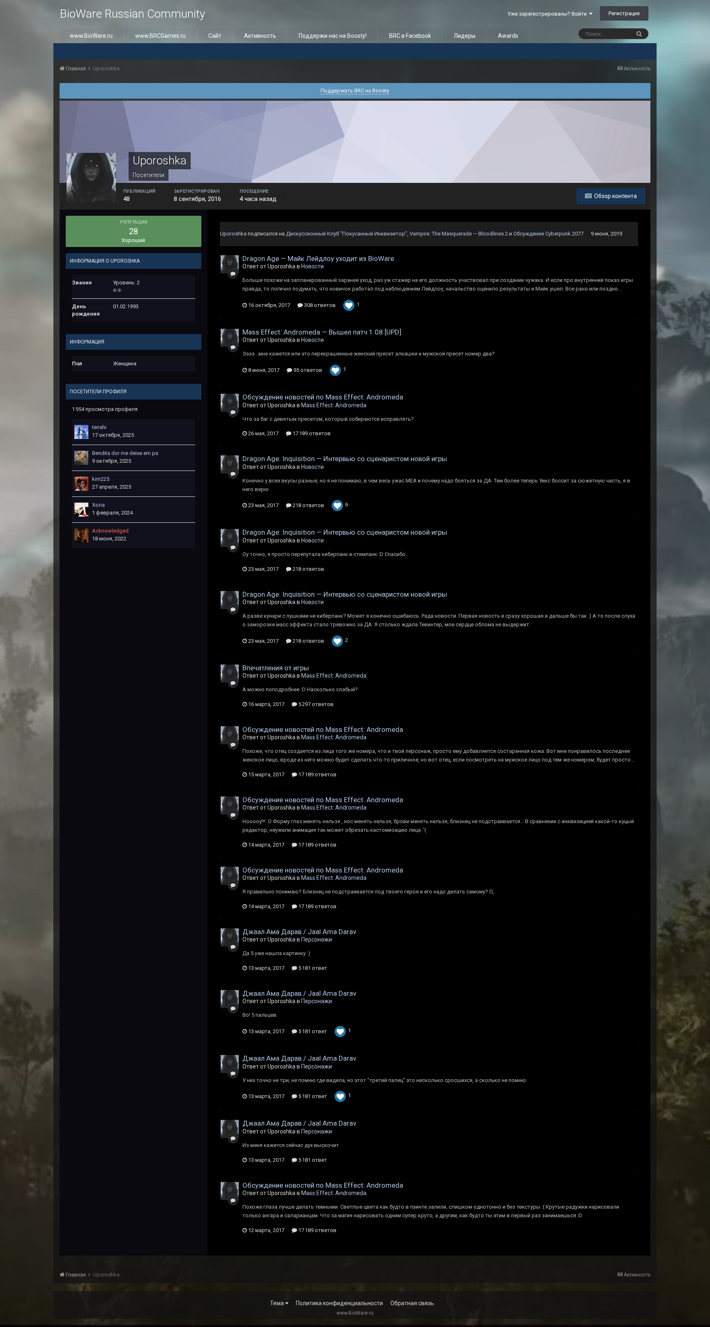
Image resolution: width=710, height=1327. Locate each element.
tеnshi (99, 427)
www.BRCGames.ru (160, 35)
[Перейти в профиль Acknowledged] (81, 535)
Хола (98, 505)
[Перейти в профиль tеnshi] (81, 432)
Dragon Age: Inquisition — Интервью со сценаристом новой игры (344, 459)
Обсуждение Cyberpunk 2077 (548, 234)
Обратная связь (412, 1303)
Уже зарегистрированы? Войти (548, 14)
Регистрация (624, 13)
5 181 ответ (312, 968)
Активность (260, 35)
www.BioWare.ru (91, 35)
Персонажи (316, 939)
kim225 (100, 479)
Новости (312, 266)
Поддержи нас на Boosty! (333, 35)
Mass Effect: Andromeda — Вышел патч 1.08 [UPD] (321, 332)
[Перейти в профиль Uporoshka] (230, 264)
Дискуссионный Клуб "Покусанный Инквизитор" (346, 234)
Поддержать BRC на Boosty (354, 91)
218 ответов (307, 505)
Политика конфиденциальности (339, 1303)
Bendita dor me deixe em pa (125, 453)
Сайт (214, 35)
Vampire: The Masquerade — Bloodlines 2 (459, 234)
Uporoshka (233, 234)
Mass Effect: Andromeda (334, 405)
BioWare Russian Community (132, 14)
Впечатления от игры (275, 668)
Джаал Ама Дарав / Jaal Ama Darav (299, 932)
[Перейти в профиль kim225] (81, 484)
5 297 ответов (315, 704)
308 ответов (319, 305)
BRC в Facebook (410, 35)
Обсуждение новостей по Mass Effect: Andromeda (322, 397)
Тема (277, 1303)
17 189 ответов (311, 433)
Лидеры (464, 35)
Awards (508, 35)
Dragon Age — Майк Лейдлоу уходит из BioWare (318, 258)
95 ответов (307, 370)
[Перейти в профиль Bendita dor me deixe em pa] (81, 458)
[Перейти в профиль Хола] (81, 510)
